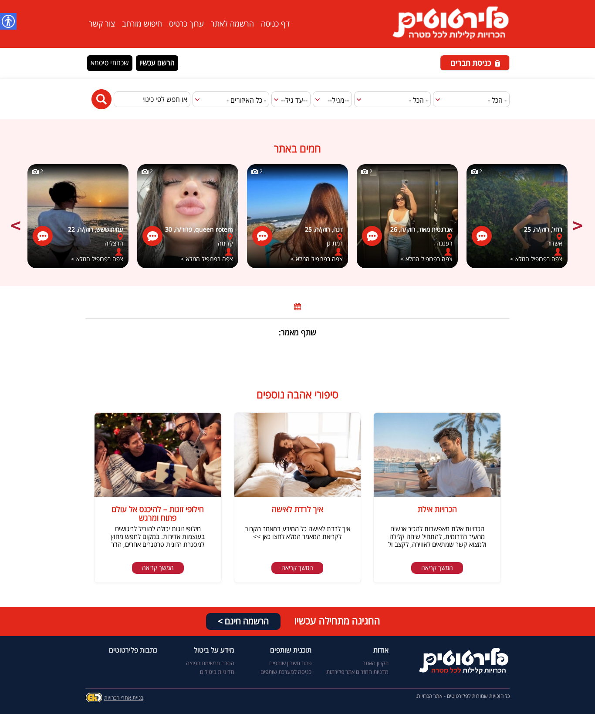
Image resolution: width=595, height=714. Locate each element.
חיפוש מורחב (142, 24)
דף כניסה (275, 24)
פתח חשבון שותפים (290, 663)
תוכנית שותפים (290, 651)
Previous (16, 220)
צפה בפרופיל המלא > (97, 259)
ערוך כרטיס (186, 24)
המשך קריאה (437, 568)
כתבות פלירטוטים (133, 651)
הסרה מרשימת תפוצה (210, 663)
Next (578, 220)
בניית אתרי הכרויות (123, 698)
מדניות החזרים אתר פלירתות (357, 672)
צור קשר (102, 24)
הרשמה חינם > (243, 621)
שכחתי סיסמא (110, 63)
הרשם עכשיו (157, 63)
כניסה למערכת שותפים (285, 672)
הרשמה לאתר (232, 24)
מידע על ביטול (214, 651)
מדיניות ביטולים (217, 672)
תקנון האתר (376, 663)
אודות (381, 651)
